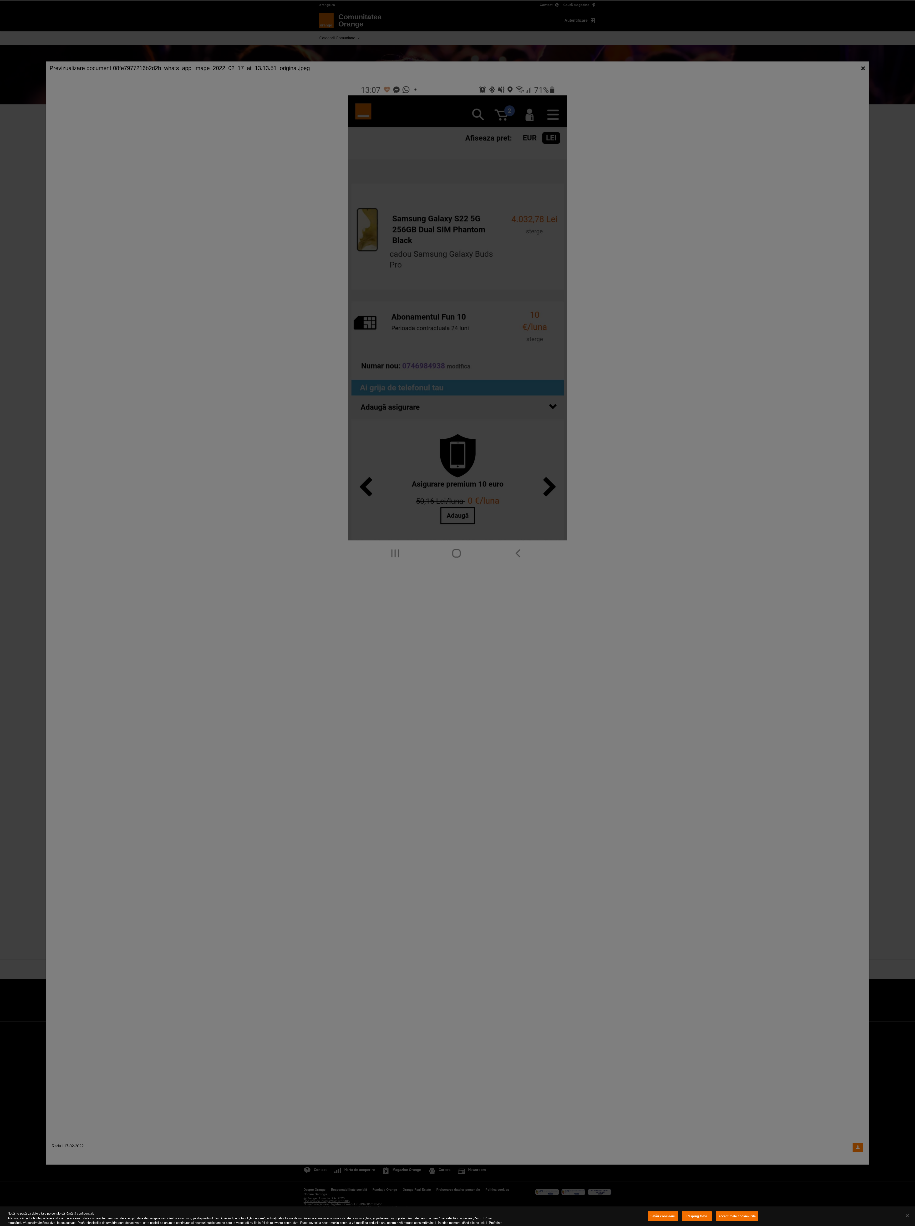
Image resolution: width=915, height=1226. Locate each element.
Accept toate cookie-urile (737, 1216)
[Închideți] (907, 1216)
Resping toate (696, 1216)
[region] (457, 1216)
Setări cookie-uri (663, 1216)
